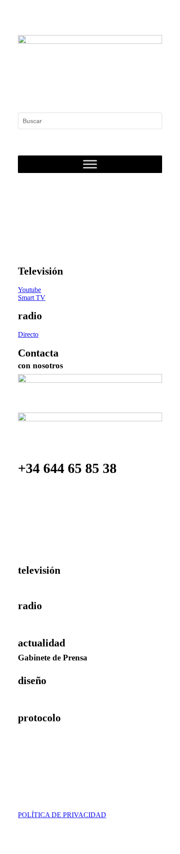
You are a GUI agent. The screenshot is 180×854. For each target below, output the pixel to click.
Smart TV (31, 297)
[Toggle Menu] (90, 164)
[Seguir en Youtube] (77, 92)
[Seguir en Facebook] (25, 92)
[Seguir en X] (42, 92)
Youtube (29, 289)
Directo (28, 334)
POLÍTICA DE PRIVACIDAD (62, 815)
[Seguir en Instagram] (60, 92)
